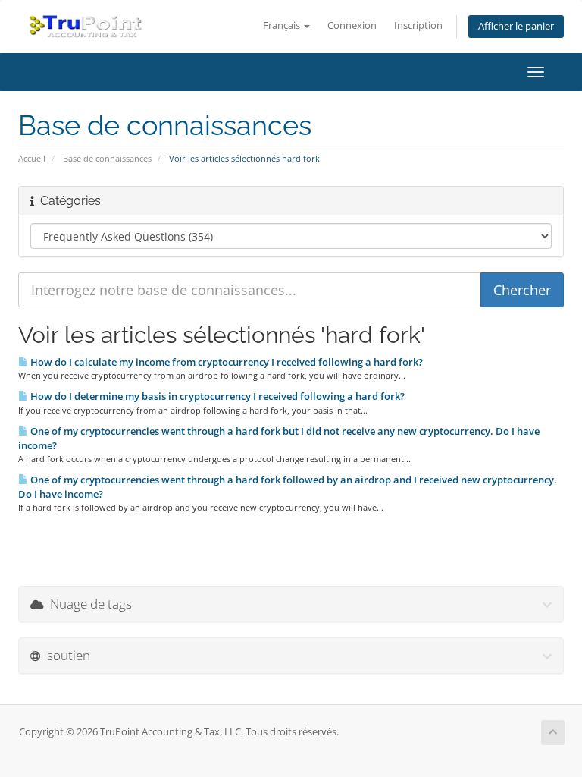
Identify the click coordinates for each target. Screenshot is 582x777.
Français (282, 25)
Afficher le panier (516, 26)
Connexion (352, 25)
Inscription (418, 25)
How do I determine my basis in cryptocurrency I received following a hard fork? (216, 396)
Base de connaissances (107, 158)
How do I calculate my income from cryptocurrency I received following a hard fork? (225, 362)
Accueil (31, 158)
